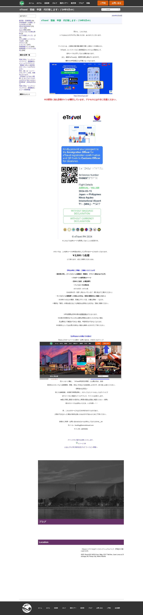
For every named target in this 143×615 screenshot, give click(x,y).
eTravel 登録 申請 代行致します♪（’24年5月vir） (66, 20)
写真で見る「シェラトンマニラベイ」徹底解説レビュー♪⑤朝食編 (27, 87)
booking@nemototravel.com (92, 510)
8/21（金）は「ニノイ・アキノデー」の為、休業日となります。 (27, 72)
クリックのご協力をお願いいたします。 (81, 440)
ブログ (81, 3)
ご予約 (103, 3)
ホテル (39, 3)
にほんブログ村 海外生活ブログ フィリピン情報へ (80, 447)
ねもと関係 (22, 30)
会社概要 (117, 608)
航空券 (73, 3)
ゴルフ (54, 3)
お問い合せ (116, 3)
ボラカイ (22, 43)
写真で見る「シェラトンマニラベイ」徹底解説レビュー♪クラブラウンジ (27, 61)
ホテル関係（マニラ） (26, 35)
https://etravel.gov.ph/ (81, 96)
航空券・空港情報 (25, 20)
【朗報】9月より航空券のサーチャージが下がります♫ (27, 67)
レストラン (22, 44)
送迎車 (46, 3)
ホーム (31, 3)
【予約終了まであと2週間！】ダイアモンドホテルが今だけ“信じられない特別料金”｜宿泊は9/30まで (27, 80)
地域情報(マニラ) (24, 46)
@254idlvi (92, 497)
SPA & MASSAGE (25, 26)
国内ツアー (64, 3)
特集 (88, 3)
